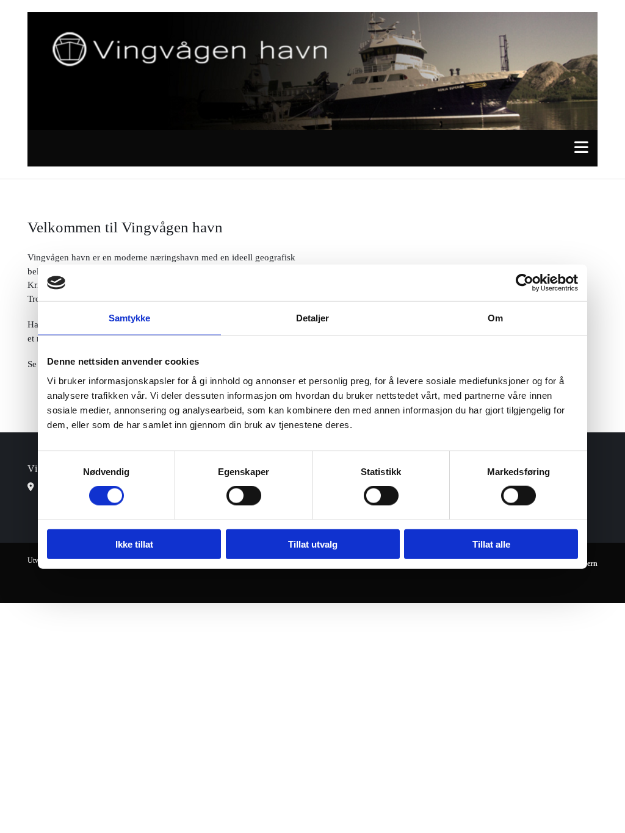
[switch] (243, 496)
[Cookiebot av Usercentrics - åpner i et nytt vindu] (524, 283)
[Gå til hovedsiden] (312, 71)
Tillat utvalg (313, 543)
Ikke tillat (134, 543)
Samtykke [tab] (130, 318)
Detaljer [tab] (313, 318)
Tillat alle (491, 543)
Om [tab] (495, 318)
